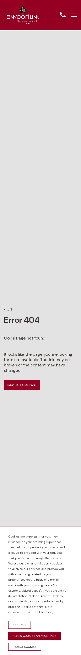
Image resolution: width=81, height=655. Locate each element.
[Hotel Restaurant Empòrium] (23, 15)
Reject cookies (25, 646)
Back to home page (22, 385)
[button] (74, 15)
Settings (19, 624)
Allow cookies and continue (34, 635)
